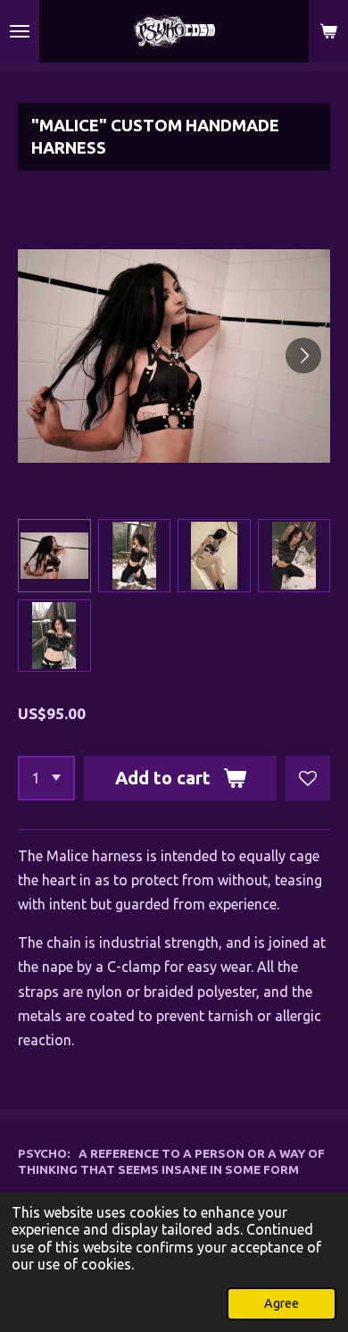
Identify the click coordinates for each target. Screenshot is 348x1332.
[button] (54, 555)
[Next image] (303, 355)
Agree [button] (281, 1303)
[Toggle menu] (19, 31)
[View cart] (328, 31)
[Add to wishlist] (308, 778)
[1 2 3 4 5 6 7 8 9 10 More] (46, 778)
